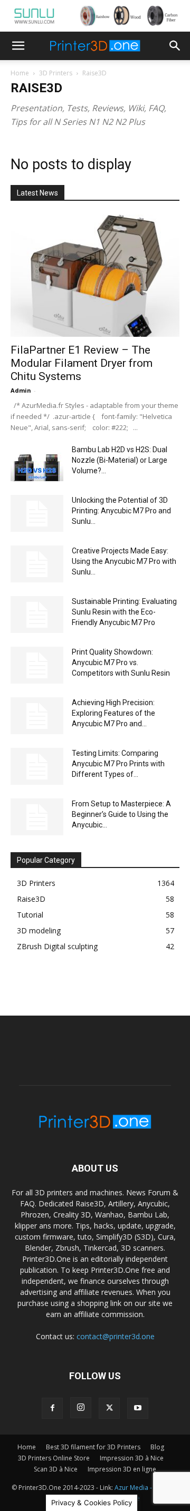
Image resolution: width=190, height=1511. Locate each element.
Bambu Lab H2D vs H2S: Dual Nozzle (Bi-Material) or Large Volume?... (119, 460)
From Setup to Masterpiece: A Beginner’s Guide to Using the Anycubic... (121, 814)
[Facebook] (52, 1408)
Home (20, 73)
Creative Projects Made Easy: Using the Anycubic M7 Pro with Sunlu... (124, 561)
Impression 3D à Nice (132, 1458)
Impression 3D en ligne (122, 1469)
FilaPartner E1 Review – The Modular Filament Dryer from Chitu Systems (82, 363)
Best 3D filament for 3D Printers (93, 1446)
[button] (18, 46)
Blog (157, 1446)
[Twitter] (109, 1408)
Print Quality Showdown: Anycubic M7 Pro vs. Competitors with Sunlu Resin (121, 662)
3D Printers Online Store (54, 1458)
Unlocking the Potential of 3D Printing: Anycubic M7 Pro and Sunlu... (121, 510)
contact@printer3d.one (116, 1336)
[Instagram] (80, 1407)
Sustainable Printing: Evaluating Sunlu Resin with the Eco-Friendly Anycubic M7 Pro (124, 612)
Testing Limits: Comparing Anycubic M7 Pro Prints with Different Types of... (118, 763)
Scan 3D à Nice (56, 1469)
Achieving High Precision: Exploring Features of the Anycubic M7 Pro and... (113, 713)
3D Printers (55, 73)
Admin (21, 390)
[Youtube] (137, 1408)
